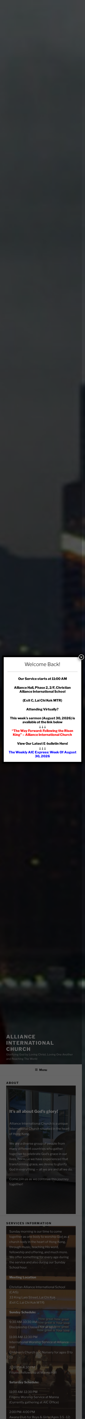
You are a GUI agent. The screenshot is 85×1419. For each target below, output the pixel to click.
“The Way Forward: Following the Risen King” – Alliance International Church (42, 733)
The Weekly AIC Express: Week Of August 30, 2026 (42, 754)
